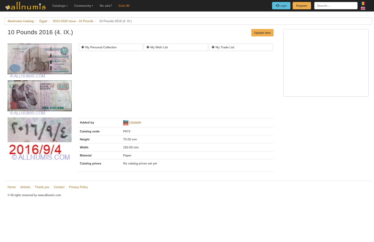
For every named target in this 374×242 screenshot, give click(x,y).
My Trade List (224, 47)
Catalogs (59, 5)
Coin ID (124, 5)
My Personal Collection (100, 47)
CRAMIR (135, 122)
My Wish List (159, 47)
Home (12, 187)
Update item (262, 32)
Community (82, 5)
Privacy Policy (78, 187)
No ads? (106, 5)
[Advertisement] (176, 86)
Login (283, 5)
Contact (59, 187)
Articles (25, 187)
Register (302, 5)
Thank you (42, 187)
